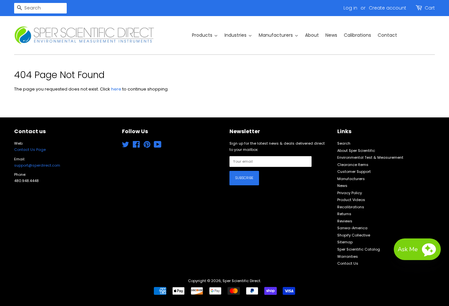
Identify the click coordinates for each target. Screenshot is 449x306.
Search (343, 143)
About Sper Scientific (356, 150)
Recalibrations (350, 207)
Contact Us (347, 263)
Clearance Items (352, 164)
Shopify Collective (353, 235)
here (116, 89)
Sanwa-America (352, 228)
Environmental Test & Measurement (370, 157)
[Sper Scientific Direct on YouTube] (157, 146)
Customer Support (354, 171)
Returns (344, 213)
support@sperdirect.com (37, 165)
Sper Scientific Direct (241, 280)
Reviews (344, 221)
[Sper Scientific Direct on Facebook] (136, 146)
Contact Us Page (30, 149)
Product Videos (351, 199)
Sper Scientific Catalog (358, 249)
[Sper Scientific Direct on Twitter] (125, 146)
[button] (417, 249)
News (342, 185)
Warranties (347, 256)
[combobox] (40, 8)
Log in (350, 8)
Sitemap (345, 242)
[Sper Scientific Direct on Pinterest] (147, 146)
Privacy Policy (349, 192)
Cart (430, 8)
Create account (387, 8)
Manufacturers (351, 178)
